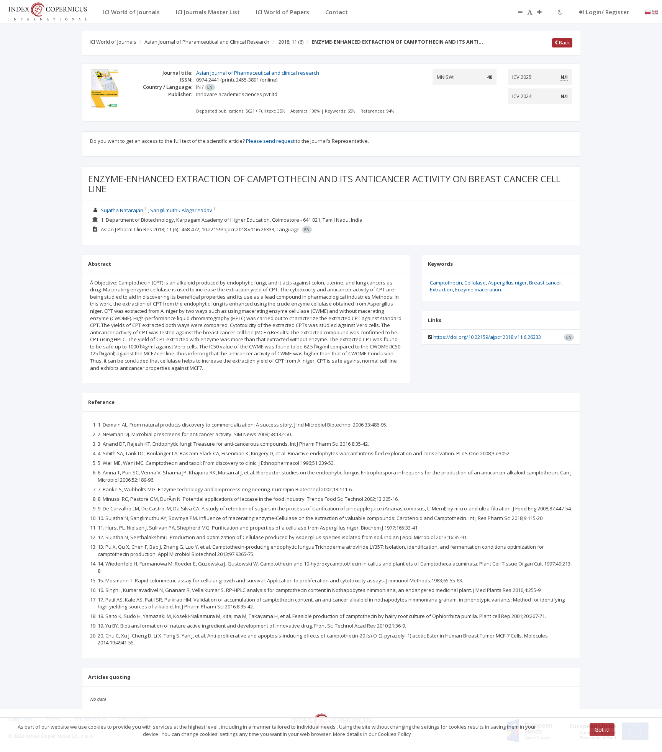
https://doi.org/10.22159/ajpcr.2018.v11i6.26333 (487, 336)
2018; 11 (291, 41)
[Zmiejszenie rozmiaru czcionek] (516, 12)
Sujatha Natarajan (122, 210)
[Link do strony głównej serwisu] (47, 10)
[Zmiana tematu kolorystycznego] (560, 12)
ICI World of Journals (113, 41)
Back (564, 42)
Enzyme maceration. (478, 289)
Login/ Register (607, 12)
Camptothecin (446, 282)
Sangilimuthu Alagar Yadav (181, 210)
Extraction (441, 289)
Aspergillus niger (507, 282)
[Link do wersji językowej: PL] (648, 11)
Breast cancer (545, 282)
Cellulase (475, 282)
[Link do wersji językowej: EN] (655, 11)
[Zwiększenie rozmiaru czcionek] (543, 12)
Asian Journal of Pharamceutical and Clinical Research (206, 41)
